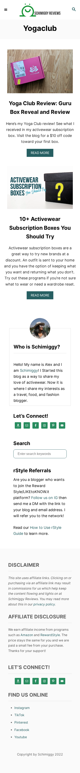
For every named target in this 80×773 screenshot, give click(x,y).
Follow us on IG (44, 498)
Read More (41, 154)
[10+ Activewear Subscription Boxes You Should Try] (40, 189)
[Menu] (6, 9)
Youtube (20, 737)
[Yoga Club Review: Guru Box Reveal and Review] (40, 73)
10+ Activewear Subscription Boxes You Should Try (40, 228)
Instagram (22, 708)
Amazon (27, 635)
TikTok (19, 715)
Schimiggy (29, 370)
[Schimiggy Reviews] (40, 10)
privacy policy (44, 604)
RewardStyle (50, 635)
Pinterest (21, 722)
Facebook (21, 730)
